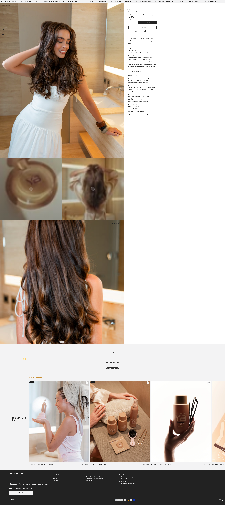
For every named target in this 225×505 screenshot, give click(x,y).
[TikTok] (223, 500)
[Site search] (6, 14)
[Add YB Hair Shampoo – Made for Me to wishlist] (209, 382)
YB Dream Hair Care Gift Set (98, 464)
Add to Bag (147, 22)
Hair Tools (55, 480)
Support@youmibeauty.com (128, 483)
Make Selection (120, 461)
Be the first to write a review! (112, 368)
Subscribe (21, 492)
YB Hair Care (125, 9)
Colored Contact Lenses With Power (94, 478)
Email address (13, 477)
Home (129, 11)
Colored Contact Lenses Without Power (95, 476)
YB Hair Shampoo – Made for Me (161, 464)
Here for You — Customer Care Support (140, 114)
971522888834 (124, 478)
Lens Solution (89, 480)
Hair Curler (55, 476)
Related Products (35, 377)
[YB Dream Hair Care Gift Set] (120, 421)
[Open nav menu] (3, 10)
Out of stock (58, 461)
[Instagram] (220, 500)
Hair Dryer (55, 478)
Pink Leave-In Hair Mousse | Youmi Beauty (41, 464)
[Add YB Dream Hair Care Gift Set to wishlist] (148, 382)
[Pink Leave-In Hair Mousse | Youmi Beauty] (59, 421)
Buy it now (142, 27)
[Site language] (6, 25)
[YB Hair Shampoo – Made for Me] (181, 421)
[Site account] (6, 20)
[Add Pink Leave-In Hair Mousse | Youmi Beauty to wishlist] (87, 382)
